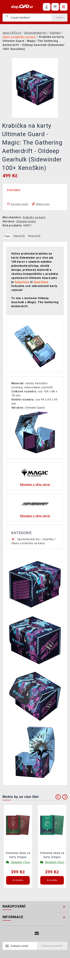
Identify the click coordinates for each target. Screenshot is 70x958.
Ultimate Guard (26, 221)
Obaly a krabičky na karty (28, 543)
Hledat (59, 17)
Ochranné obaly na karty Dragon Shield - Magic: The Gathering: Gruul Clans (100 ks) (18, 855)
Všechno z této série (35, 484)
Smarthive (40, 282)
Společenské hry (28, 539)
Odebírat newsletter (52, 945)
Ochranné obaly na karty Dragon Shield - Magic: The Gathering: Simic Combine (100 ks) (52, 855)
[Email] (36, 933)
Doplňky (48, 539)
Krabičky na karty (34, 217)
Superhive (22, 282)
